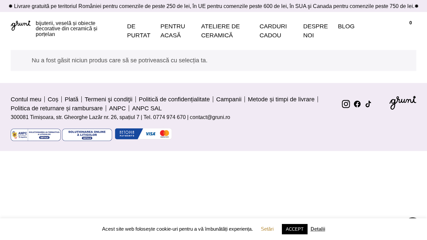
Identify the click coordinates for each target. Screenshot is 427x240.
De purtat (138, 31)
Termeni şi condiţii (108, 99)
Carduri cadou (273, 31)
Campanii (229, 99)
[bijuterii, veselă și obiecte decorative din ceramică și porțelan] (21, 31)
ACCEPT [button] (295, 229)
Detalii (318, 229)
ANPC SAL (147, 108)
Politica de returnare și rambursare (57, 108)
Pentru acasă (172, 31)
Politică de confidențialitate (174, 99)
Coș (53, 99)
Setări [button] (267, 229)
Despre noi (315, 31)
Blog (346, 26)
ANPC (117, 108)
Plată (71, 99)
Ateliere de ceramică (220, 31)
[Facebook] (357, 104)
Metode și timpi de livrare (281, 99)
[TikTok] (368, 104)
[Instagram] (346, 104)
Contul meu (26, 99)
